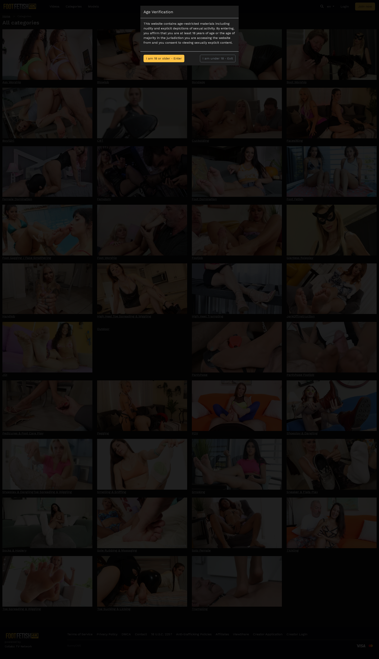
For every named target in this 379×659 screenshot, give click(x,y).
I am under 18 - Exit (218, 58)
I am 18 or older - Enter (164, 58)
